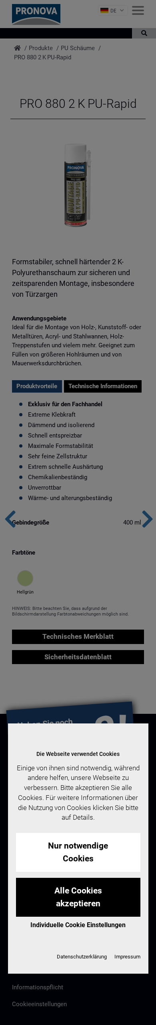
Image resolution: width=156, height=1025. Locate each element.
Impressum (127, 957)
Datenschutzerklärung (82, 957)
